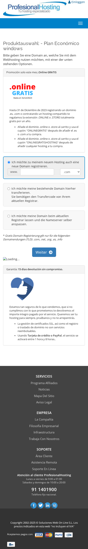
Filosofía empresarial (44, 426)
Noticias (44, 389)
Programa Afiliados (44, 383)
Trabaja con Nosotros (44, 439)
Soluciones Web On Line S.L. (56, 522)
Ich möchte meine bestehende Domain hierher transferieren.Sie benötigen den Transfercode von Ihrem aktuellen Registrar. (43, 195)
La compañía (44, 419)
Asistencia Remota (44, 462)
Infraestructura (44, 432)
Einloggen (78, 2)
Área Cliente (44, 456)
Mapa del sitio (44, 396)
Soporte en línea (44, 469)
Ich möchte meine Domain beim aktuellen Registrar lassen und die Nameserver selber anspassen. (41, 220)
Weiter (42, 252)
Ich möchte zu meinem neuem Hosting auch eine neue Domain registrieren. (45, 164)
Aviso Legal (44, 402)
